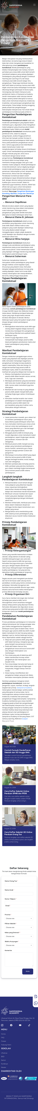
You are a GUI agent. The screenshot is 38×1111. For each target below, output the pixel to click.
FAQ (2, 1038)
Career (3, 1041)
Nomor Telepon (11, 899)
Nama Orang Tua (11, 881)
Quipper (25, 719)
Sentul (3, 1060)
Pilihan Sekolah (11, 924)
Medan (3, 1067)
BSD (2, 1057)
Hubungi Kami (6, 1045)
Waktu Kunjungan (12, 941)
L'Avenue (4, 1053)
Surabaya (4, 1064)
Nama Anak (9, 890)
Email (8, 906)
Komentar (8, 950)
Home (3, 1034)
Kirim (28, 971)
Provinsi (8, 915)
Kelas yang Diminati (12, 932)
